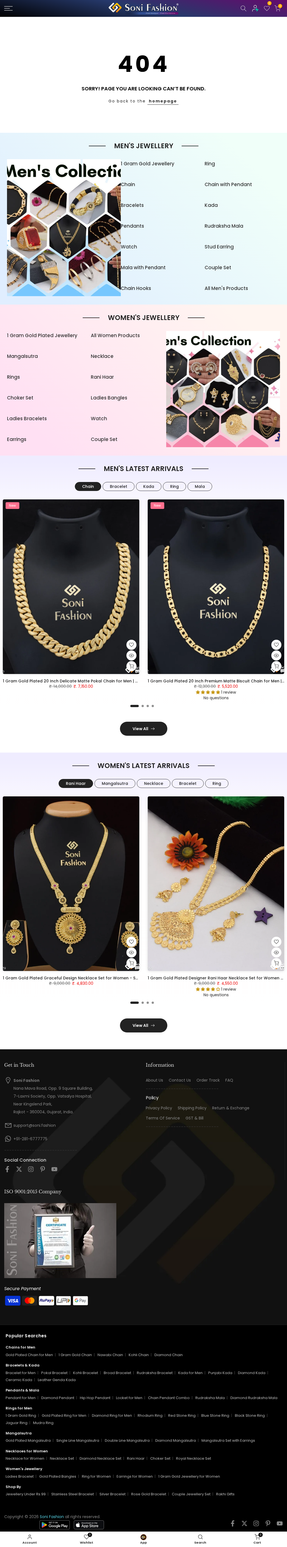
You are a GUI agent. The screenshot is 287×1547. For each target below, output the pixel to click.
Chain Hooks (136, 288)
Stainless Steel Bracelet (72, 1494)
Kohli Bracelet (85, 1372)
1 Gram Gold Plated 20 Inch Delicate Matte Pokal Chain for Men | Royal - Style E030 (87, 681)
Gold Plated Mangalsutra (28, 1440)
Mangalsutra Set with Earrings (228, 1440)
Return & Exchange (230, 1108)
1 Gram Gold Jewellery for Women (189, 1476)
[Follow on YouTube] (54, 1171)
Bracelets (132, 205)
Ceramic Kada (19, 1380)
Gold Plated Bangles (57, 1476)
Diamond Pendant (57, 1397)
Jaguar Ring (16, 1422)
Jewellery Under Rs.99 (26, 1494)
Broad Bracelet (117, 1372)
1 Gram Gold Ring (21, 1415)
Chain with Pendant (228, 184)
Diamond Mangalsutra (175, 1440)
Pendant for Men (21, 1397)
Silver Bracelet (112, 1494)
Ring (210, 163)
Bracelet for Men (21, 1372)
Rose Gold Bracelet (148, 1494)
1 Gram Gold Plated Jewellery (42, 335)
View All (140, 729)
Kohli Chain (139, 1355)
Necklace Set (62, 1458)
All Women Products (115, 335)
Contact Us (180, 1080)
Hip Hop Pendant (95, 1397)
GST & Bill (194, 1118)
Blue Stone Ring (215, 1415)
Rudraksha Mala (224, 226)
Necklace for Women (25, 1458)
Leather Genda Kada (57, 1380)
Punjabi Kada (220, 1372)
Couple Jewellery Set (191, 1494)
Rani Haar (102, 377)
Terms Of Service (163, 1118)
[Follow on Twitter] (19, 1171)
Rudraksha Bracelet (155, 1372)
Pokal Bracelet (54, 1372)
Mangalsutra (22, 356)
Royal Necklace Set (193, 1458)
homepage (163, 101)
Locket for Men (129, 1397)
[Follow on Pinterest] (43, 1171)
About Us (154, 1080)
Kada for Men (190, 1372)
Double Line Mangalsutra (127, 1440)
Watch (129, 246)
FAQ (229, 1080)
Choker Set (20, 397)
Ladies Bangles (109, 397)
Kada (211, 205)
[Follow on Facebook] (7, 1171)
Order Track (208, 1080)
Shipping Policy (192, 1108)
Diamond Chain (168, 1355)
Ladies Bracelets (27, 418)
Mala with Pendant (143, 267)
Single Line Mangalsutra (77, 1440)
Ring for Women (96, 1476)
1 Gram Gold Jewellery (147, 163)
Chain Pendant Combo (169, 1397)
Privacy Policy (159, 1108)
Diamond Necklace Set (100, 1458)
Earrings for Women (135, 1476)
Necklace (102, 356)
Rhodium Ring (150, 1415)
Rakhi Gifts (225, 1494)
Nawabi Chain (110, 1355)
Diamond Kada (251, 1372)
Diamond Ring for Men (112, 1415)
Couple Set (218, 267)
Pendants (132, 226)
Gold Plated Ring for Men (64, 1415)
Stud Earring (219, 246)
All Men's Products (226, 288)
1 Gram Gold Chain (75, 1355)
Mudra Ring (43, 1422)
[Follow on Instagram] (31, 1171)
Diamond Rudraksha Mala (253, 1397)
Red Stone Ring (182, 1415)
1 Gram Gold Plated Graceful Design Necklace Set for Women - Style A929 (78, 978)
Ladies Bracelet (20, 1476)
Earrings (16, 439)
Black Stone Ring (250, 1415)
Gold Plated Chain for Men (29, 1355)
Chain (128, 184)
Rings (13, 377)
